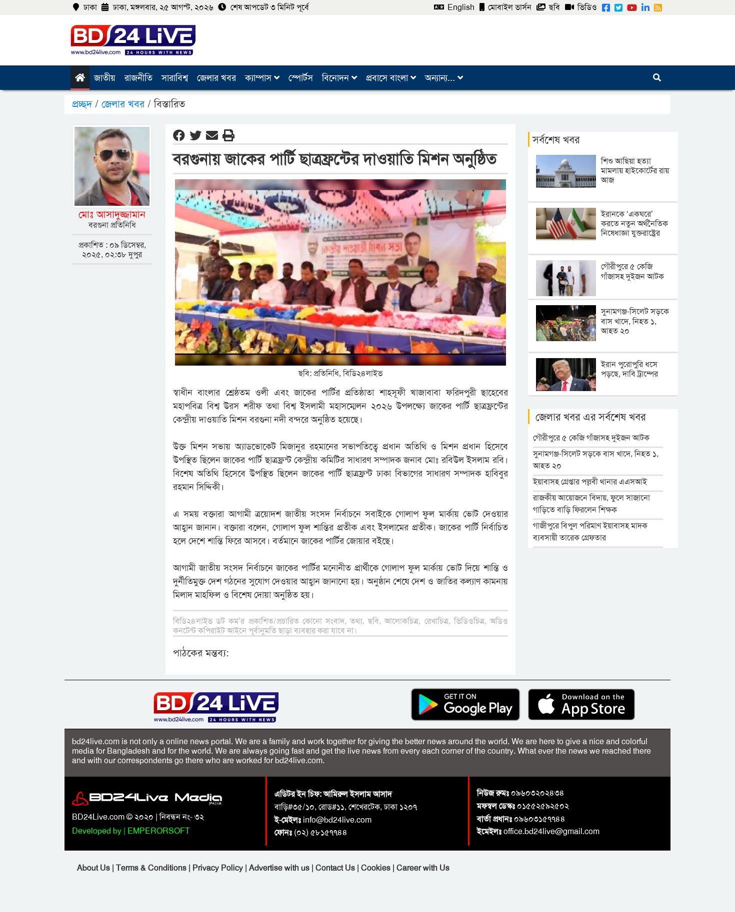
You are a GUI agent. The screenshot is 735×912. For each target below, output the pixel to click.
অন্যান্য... (441, 78)
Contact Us (336, 868)
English (460, 7)
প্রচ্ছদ (83, 103)
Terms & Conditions (152, 868)
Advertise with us (280, 868)
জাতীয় (105, 78)
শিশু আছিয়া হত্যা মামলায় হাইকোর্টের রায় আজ (635, 170)
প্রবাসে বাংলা (388, 78)
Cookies (375, 868)
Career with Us (423, 868)
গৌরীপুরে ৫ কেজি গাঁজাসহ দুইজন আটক (632, 271)
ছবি (553, 7)
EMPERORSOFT (159, 831)
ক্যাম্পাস (259, 78)
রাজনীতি (138, 78)
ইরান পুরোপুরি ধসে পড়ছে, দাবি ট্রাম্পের (629, 369)
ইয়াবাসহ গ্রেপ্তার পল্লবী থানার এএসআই (590, 481)
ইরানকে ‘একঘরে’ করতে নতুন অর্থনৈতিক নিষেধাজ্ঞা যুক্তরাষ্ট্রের (634, 223)
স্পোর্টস (300, 78)
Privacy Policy (218, 868)
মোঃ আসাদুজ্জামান (112, 214)
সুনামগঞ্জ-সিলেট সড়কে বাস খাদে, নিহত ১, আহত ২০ (635, 321)
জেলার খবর (216, 78)
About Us (94, 868)
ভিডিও (586, 7)
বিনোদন (337, 78)
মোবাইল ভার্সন (509, 7)
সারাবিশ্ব (175, 78)
